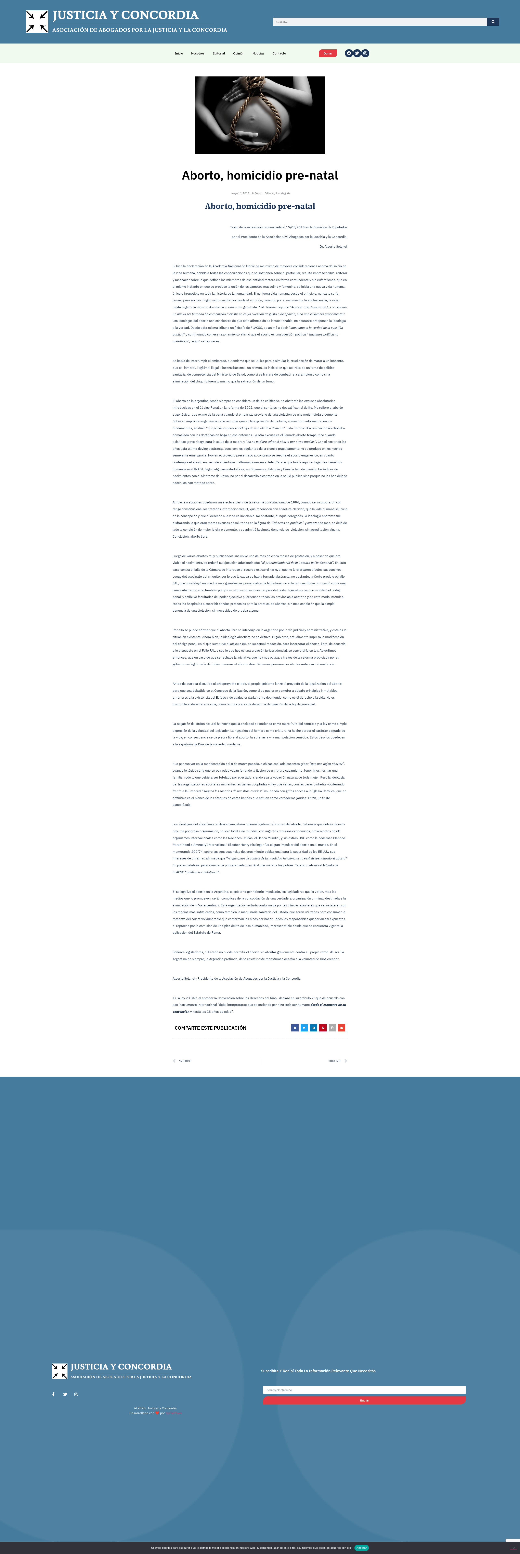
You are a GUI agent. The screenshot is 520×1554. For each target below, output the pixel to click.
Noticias (258, 53)
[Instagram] (365, 53)
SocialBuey (174, 1413)
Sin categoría (282, 193)
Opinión (238, 53)
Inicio (179, 53)
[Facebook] (349, 53)
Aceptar (361, 1547)
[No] (513, 1548)
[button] (295, 1027)
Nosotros (198, 53)
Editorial (219, 53)
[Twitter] (357, 53)
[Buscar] (493, 22)
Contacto (279, 53)
